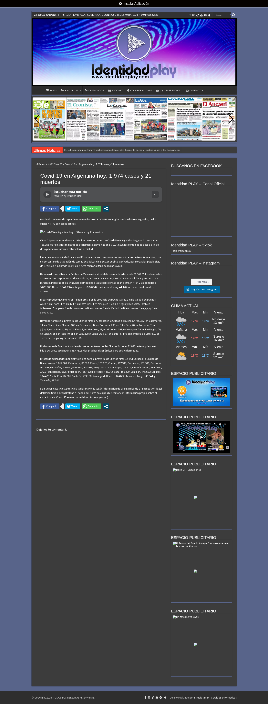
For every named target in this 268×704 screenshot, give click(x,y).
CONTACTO (196, 90)
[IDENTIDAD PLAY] (134, 52)
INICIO (39, 90)
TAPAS (53, 90)
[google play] (209, 15)
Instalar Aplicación (136, 3)
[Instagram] (193, 15)
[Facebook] (190, 15)
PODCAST (117, 90)
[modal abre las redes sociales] (106, 209)
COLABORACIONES (141, 90)
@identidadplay (182, 250)
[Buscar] (234, 15)
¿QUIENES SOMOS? (171, 90)
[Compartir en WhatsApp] (91, 209)
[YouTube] (201, 15)
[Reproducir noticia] (47, 194)
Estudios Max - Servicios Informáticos (215, 697)
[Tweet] (72, 209)
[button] (231, 119)
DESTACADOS (96, 90)
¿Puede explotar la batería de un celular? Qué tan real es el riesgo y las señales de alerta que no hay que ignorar (122, 149)
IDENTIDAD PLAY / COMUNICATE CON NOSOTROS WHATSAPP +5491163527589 (111, 14)
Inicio (42, 164)
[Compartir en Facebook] (49, 209)
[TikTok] (197, 15)
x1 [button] (155, 194)
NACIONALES (55, 164)
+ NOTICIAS (71, 90)
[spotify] (205, 15)
